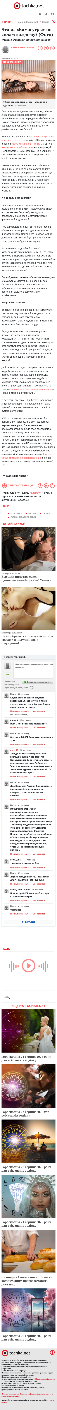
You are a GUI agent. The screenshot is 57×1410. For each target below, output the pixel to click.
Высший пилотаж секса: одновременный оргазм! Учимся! (27, 578)
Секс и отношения (12, 62)
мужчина (16, 513)
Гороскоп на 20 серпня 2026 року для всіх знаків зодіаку (26, 1337)
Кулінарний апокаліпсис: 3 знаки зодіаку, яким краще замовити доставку (27, 1280)
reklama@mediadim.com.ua (44, 1379)
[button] (46, 14)
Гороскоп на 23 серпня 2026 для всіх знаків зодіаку (25, 1113)
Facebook (35, 492)
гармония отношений (23, 517)
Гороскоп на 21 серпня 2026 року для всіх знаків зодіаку (26, 1224)
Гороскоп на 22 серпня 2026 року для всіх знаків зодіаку (26, 1168)
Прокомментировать (19, 711)
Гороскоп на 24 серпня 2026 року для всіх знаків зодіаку (26, 1058)
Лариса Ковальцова (22, 47)
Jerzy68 (14, 750)
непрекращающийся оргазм (17, 147)
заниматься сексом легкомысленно (31, 389)
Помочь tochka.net (27, 22)
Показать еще (28, 922)
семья (46, 513)
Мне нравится (39, 711)
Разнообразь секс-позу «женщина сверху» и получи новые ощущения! (27, 639)
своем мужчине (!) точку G (26, 143)
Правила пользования (10, 1394)
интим (32, 513)
